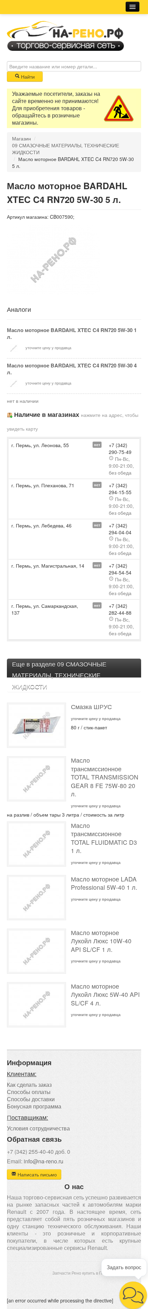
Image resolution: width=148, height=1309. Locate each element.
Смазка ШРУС (91, 706)
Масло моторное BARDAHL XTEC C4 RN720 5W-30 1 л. (72, 333)
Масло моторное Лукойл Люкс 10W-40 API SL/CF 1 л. (101, 941)
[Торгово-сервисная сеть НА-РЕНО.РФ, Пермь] (65, 35)
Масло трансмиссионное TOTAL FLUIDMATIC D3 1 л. (104, 838)
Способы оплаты (29, 1092)
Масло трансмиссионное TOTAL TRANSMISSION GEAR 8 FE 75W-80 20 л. (104, 777)
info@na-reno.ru (43, 1161)
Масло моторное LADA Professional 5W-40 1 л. (104, 883)
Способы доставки (31, 1099)
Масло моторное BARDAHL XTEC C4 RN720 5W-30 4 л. (72, 369)
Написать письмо (36, 1174)
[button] (133, 1295)
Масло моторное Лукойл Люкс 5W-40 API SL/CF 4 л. (105, 994)
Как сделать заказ (29, 1085)
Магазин (21, 138)
